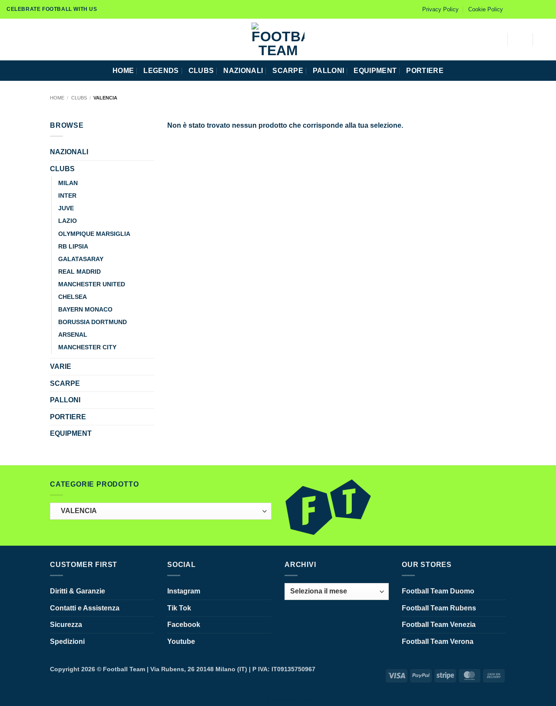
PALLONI (328, 70)
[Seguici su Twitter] (536, 9)
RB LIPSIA (73, 246)
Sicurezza (66, 624)
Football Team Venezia (439, 624)
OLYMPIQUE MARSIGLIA (94, 233)
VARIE (60, 366)
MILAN (68, 182)
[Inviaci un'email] (545, 9)
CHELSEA (72, 296)
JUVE (66, 208)
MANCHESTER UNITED (91, 284)
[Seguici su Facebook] (512, 9)
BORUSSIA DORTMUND (92, 321)
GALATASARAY (80, 258)
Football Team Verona (437, 641)
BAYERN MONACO (85, 309)
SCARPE (287, 70)
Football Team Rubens (439, 608)
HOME (123, 70)
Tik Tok (179, 608)
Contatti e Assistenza (84, 608)
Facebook (183, 624)
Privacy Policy (440, 9)
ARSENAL (72, 334)
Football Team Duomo (438, 591)
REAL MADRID (79, 271)
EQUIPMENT (375, 70)
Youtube (181, 641)
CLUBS (201, 70)
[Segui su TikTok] (528, 9)
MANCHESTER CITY (87, 347)
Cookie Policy (485, 9)
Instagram (183, 591)
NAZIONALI (243, 70)
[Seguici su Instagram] (520, 9)
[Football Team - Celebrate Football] (278, 39)
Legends (161, 70)
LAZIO (67, 220)
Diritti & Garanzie (77, 591)
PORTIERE (424, 70)
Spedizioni (67, 641)
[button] (10, 39)
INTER (67, 195)
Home (57, 97)
